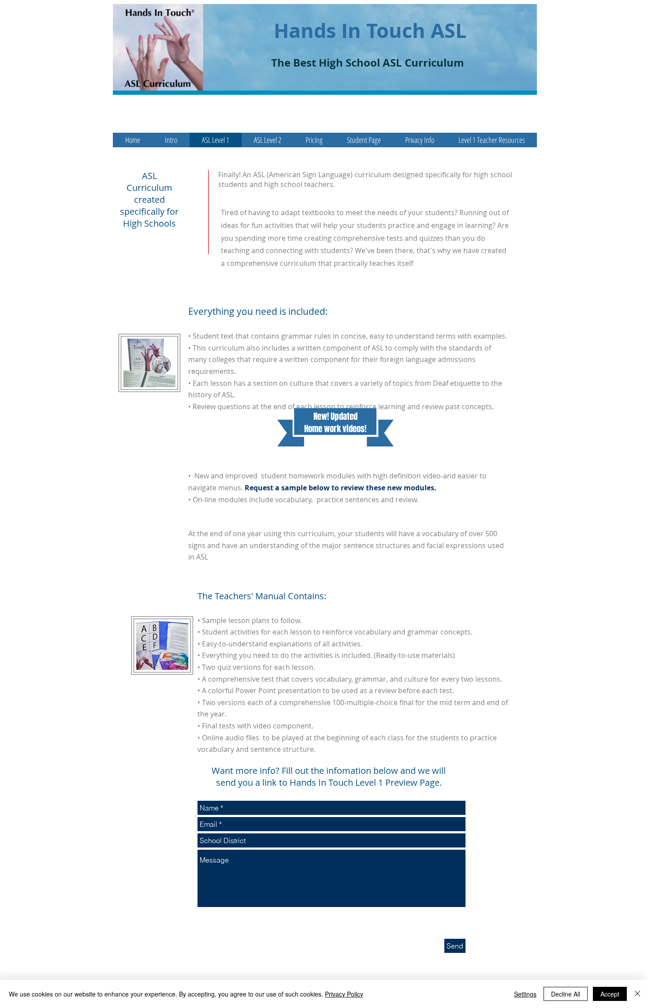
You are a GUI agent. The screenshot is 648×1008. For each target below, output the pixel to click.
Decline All (565, 993)
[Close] (637, 994)
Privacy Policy (344, 993)
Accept (609, 993)
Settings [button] (525, 993)
